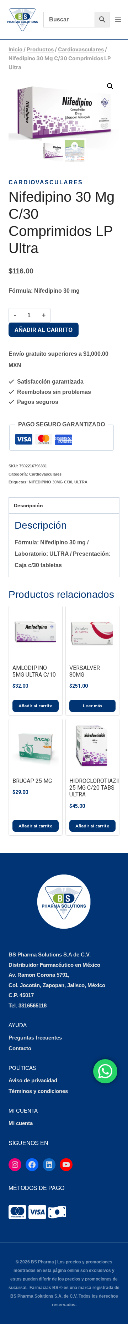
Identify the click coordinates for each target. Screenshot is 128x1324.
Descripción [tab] (28, 505)
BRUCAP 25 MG (32, 781)
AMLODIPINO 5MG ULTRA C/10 (34, 671)
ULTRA (80, 482)
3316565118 (32, 1005)
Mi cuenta (21, 1123)
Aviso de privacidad (33, 1080)
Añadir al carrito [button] (35, 706)
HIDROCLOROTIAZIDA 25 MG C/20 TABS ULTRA (97, 788)
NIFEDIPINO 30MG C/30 (50, 482)
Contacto (20, 1048)
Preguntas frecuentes (35, 1038)
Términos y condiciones (38, 1091)
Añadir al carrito (44, 329)
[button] (110, 86)
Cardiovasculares (46, 182)
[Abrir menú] (117, 19)
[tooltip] (17, 1212)
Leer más (92, 706)
